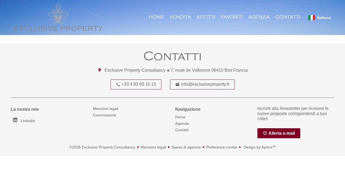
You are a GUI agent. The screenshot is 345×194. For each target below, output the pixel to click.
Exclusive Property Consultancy (135, 70)
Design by (259, 147)
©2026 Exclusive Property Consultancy (102, 147)
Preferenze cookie (221, 147)
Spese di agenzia (186, 147)
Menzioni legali (153, 147)
